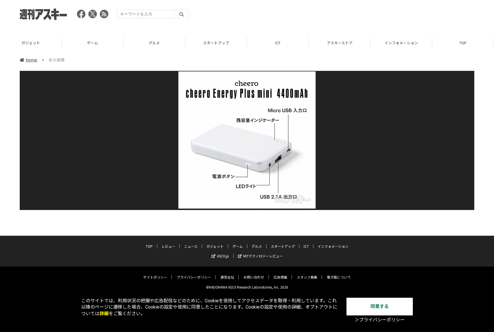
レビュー (168, 246)
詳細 (104, 313)
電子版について (339, 277)
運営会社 (227, 277)
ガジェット (30, 42)
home (31, 60)
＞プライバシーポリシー (379, 320)
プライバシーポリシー (194, 277)
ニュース (191, 246)
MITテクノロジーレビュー (263, 255)
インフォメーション (401, 42)
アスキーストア (339, 42)
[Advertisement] (370, 16)
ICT (277, 42)
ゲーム (92, 42)
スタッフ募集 (307, 277)
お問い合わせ (254, 277)
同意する (379, 306)
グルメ (154, 42)
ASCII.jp (223, 255)
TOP (463, 42)
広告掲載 (280, 277)
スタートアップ (216, 42)
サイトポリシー (155, 277)
